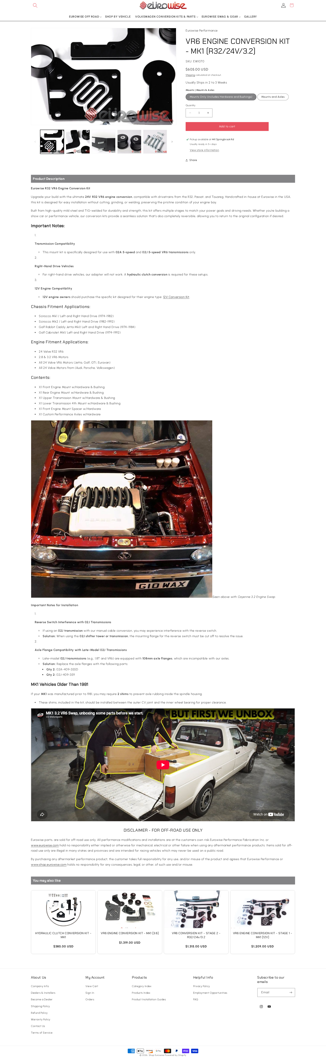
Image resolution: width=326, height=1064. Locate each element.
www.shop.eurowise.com (49, 864)
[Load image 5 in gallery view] (129, 142)
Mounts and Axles (273, 96)
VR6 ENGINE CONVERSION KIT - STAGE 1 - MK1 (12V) (262, 935)
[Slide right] (172, 142)
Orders (89, 999)
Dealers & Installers (43, 993)
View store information (204, 150)
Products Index (141, 993)
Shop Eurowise (156, 1055)
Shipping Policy (40, 1006)
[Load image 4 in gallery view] (103, 142)
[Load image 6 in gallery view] (155, 142)
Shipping (190, 75)
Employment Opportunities (210, 993)
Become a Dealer (42, 999)
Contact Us (38, 1026)
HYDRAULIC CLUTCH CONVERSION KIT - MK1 (63, 935)
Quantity (190, 105)
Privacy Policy (201, 986)
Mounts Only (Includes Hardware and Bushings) (221, 96)
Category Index (141, 986)
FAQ (195, 999)
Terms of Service (42, 1033)
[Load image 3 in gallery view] (78, 142)
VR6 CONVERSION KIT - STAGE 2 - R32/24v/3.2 (196, 935)
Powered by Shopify (175, 1055)
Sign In (89, 993)
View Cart (91, 986)
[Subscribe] (291, 992)
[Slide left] (35, 142)
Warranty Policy (40, 1019)
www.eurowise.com (45, 845)
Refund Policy (39, 1013)
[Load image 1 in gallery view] (52, 142)
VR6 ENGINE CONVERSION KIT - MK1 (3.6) (130, 933)
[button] (35, 5)
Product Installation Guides (149, 999)
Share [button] (193, 160)
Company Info (40, 986)
